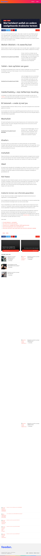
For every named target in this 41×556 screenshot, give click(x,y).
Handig (5, 20)
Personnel (10, 260)
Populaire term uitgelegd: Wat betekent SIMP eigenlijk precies (16, 225)
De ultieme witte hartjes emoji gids (10, 224)
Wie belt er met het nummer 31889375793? (33, 424)
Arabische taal (26, 215)
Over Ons (31, 553)
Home (27, 553)
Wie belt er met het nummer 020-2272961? (33, 257)
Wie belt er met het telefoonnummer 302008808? (11, 258)
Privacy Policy (36, 553)
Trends (8, 20)
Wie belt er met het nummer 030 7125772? (13, 273)
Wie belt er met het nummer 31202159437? (33, 340)
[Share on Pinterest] (14, 30)
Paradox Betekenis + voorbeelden (10, 222)
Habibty (3, 97)
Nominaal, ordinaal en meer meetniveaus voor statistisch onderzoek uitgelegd (19, 228)
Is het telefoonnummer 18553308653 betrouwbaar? (13, 265)
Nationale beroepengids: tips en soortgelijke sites (13, 226)
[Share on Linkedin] (16, 30)
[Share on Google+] (12, 30)
